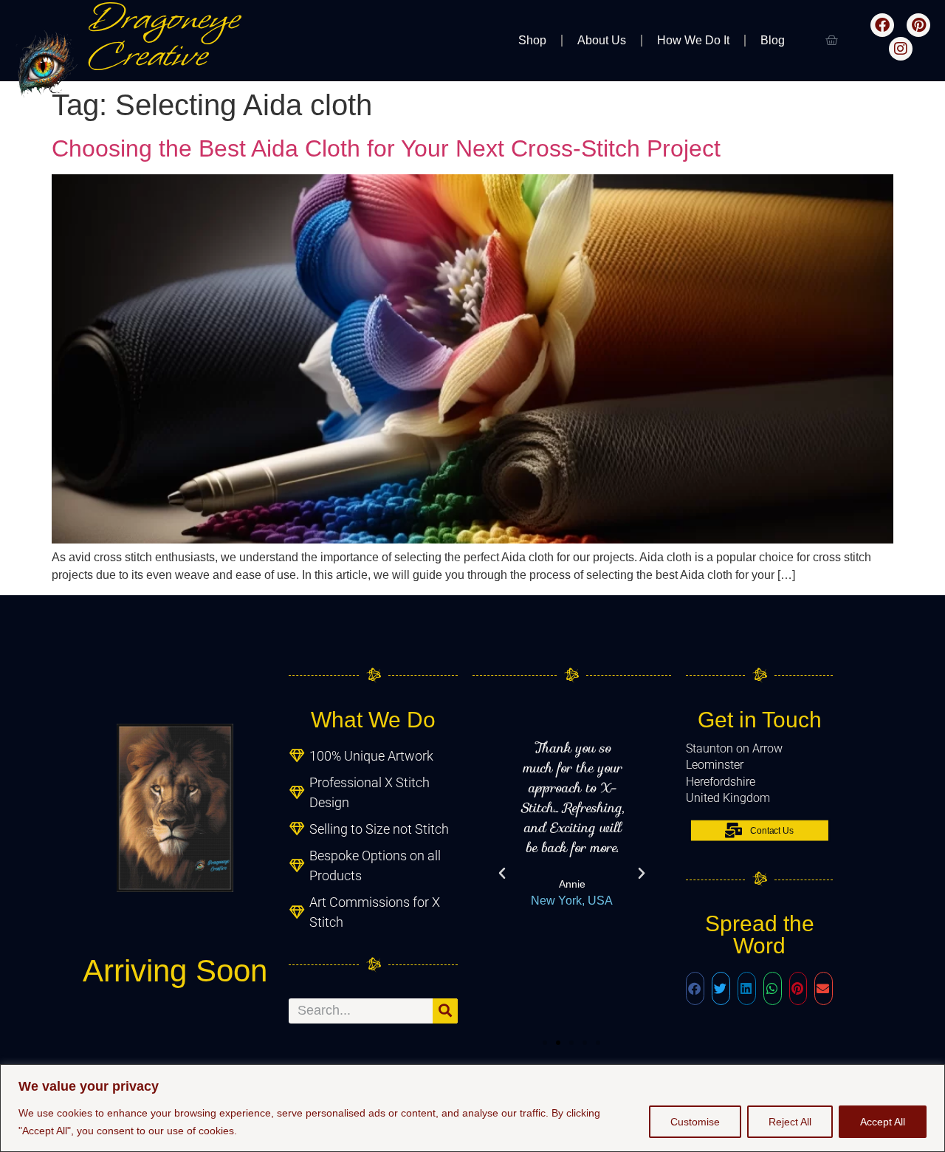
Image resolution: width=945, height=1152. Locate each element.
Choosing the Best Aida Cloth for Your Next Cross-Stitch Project (386, 148)
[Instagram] (901, 49)
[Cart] (831, 41)
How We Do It (693, 40)
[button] (502, 873)
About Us (601, 40)
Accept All (882, 1122)
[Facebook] (882, 25)
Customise (695, 1122)
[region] (472, 1108)
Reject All (790, 1122)
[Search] (445, 1011)
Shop (532, 40)
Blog (772, 40)
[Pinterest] (918, 25)
